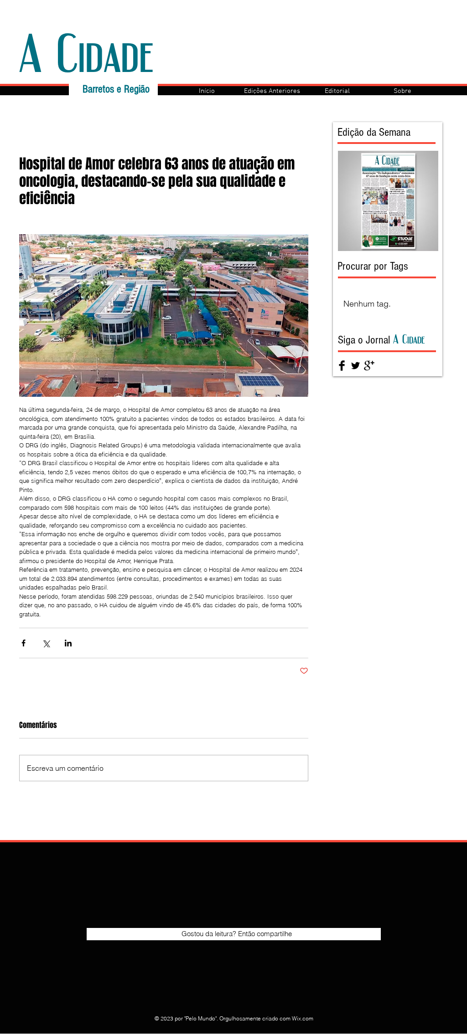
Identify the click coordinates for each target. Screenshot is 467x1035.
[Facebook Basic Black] (342, 365)
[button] (272, 91)
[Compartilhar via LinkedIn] (68, 643)
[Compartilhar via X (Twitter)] (46, 643)
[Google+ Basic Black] (369, 365)
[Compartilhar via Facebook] (23, 643)
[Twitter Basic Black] (355, 365)
